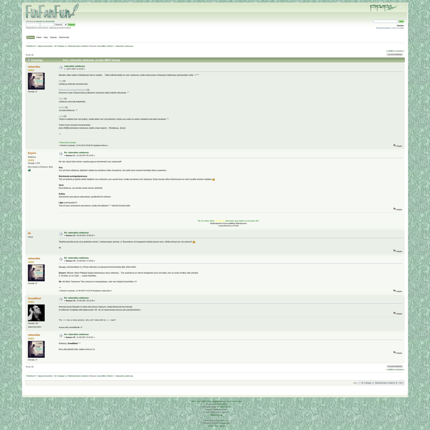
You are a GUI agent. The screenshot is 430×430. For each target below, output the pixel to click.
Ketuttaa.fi (223, 423)
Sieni (61, 98)
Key (60, 81)
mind (64, 320)
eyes (108, 320)
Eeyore (32, 153)
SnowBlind (34, 298)
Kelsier (110, 46)
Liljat (61, 116)
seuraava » (399, 51)
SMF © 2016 (206, 401)
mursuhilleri (101, 46)
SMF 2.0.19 (195, 401)
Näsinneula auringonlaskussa (72, 90)
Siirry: (355, 383)
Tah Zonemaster (220, 404)
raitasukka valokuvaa (74, 66)
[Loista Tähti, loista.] (29, 171)
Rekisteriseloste (216, 415)
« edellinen (390, 51)
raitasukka (34, 66)
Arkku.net (224, 420)
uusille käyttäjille (390, 28)
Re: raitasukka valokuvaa (76, 152)
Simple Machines (219, 401)
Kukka (61, 107)
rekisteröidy (49, 21)
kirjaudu (39, 21)
